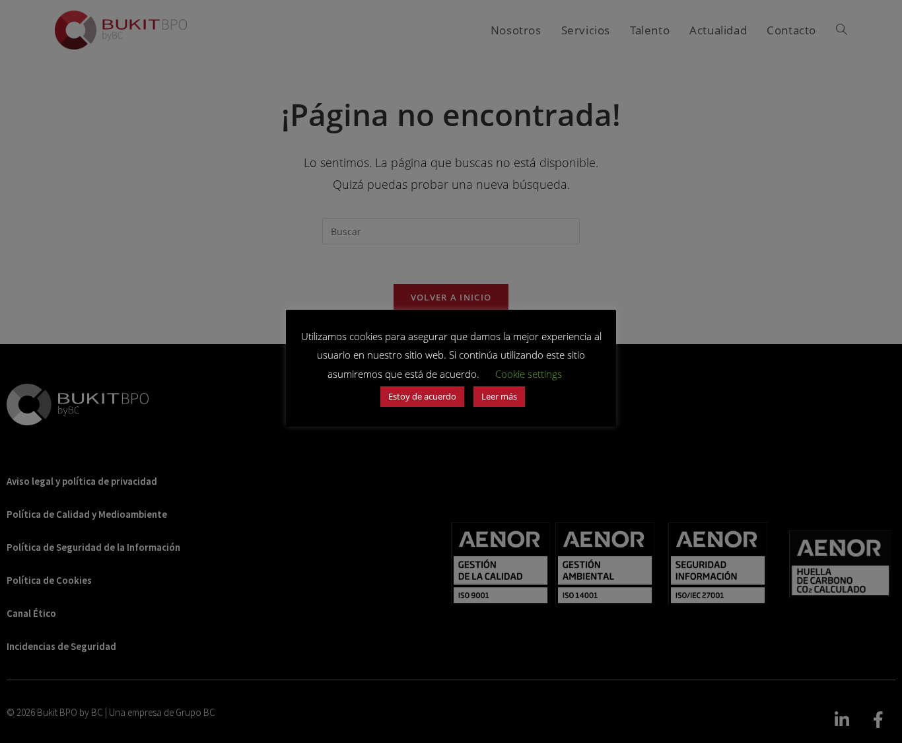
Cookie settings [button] (528, 373)
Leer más (499, 396)
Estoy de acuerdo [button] (422, 396)
